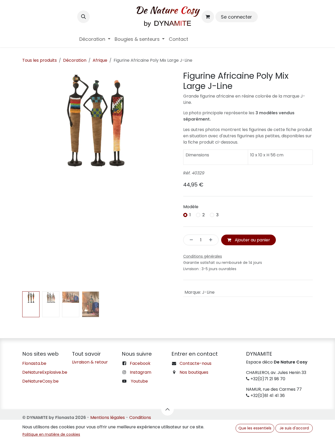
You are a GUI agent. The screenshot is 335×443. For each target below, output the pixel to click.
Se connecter (236, 17)
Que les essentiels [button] (254, 428)
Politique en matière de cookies (51, 434)
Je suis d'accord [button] (294, 428)
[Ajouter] (212, 240)
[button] (83, 16)
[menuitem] (95, 39)
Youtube (139, 381)
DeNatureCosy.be (40, 381)
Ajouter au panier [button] (252, 240)
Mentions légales (107, 417)
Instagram (140, 372)
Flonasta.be (34, 363)
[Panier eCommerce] (208, 16)
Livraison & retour (90, 362)
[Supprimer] (189, 240)
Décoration (74, 60)
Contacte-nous (195, 363)
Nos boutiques (194, 372)
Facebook (140, 363)
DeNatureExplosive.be (44, 372)
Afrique (100, 60)
